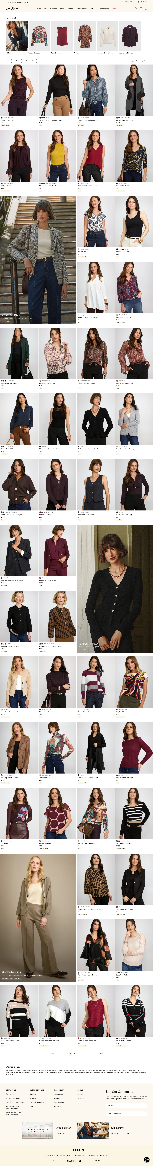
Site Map (92, 1155)
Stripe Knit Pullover (123, 843)
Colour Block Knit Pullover (49, 1041)
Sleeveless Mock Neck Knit (49, 186)
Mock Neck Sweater (46, 712)
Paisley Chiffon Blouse (86, 383)
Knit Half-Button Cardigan (10, 646)
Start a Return (59, 1102)
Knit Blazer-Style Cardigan (126, 449)
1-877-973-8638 (15, 1098)
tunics (109, 1072)
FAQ (31, 1106)
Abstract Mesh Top (46, 778)
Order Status (58, 1098)
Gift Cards (57, 1106)
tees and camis (25, 1072)
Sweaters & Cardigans (105, 53)
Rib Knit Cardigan (45, 514)
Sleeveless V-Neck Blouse (87, 186)
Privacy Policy (65, 1155)
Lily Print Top (121, 712)
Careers (81, 1098)
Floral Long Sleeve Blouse (87, 975)
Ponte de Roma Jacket (47, 580)
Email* (110, 1105)
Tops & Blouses (34, 53)
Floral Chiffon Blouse (47, 383)
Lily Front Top (6, 843)
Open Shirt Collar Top (124, 514)
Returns (33, 1098)
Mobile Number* (115, 1114)
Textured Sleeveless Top (87, 1041)
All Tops (9, 53)
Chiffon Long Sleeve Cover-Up (89, 778)
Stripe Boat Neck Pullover (10, 1041)
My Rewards (58, 1094)
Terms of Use (79, 1155)
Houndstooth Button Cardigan (50, 646)
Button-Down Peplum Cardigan (89, 449)
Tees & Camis (56, 53)
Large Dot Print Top (46, 843)
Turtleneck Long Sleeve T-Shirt (50, 120)
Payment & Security (37, 1102)
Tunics (76, 53)
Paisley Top (82, 251)
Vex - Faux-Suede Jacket (10, 712)
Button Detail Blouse (8, 449)
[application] (147, 1160)
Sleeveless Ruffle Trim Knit (49, 449)
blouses (99, 1070)
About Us (81, 1094)
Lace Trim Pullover (123, 975)
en (96, 1161)
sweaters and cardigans (137, 1072)
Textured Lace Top (8, 120)
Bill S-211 (103, 1155)
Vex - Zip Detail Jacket (9, 778)
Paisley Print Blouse (123, 317)
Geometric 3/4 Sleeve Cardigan (89, 909)
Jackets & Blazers (126, 53)
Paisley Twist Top (122, 186)
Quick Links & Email (16, 1102)
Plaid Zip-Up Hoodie (123, 1041)
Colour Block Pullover (86, 712)
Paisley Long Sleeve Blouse (88, 120)
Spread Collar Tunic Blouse (88, 317)
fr (99, 1161)
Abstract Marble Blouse (86, 843)
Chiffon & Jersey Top (8, 186)
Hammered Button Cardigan (11, 514)
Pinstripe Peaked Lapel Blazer (12, 580)
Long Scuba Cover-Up (124, 120)
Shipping (33, 1094)
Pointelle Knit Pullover (124, 778)
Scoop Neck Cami (123, 251)
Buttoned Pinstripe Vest (87, 514)
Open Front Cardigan (9, 383)
